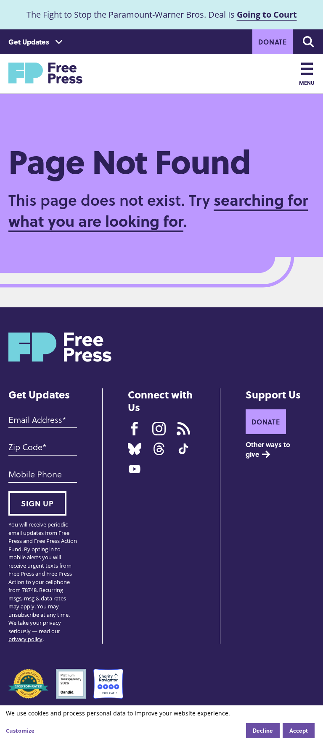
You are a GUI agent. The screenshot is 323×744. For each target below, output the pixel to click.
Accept (298, 730)
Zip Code (25, 446)
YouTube (134, 469)
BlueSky (134, 449)
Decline (263, 730)
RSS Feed (183, 428)
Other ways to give (269, 449)
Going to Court (267, 14)
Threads (159, 449)
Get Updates (28, 42)
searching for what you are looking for (158, 210)
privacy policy (25, 639)
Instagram (159, 428)
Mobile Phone (35, 474)
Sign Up (37, 503)
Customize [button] (20, 730)
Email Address (35, 419)
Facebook (134, 428)
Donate (272, 42)
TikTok (183, 449)
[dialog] (161, 724)
